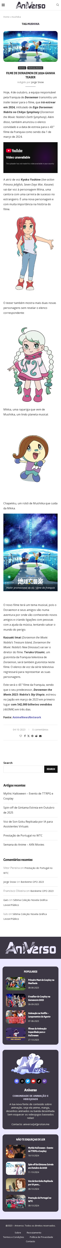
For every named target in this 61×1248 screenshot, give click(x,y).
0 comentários (40, 729)
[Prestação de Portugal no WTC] (16, 1201)
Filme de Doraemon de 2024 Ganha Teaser (30, 75)
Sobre (18, 1232)
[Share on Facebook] (25, 735)
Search (8, 763)
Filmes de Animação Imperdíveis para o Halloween (37, 1032)
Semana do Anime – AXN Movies (23, 844)
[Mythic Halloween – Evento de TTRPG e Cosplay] (16, 1151)
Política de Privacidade (41, 1237)
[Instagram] (22, 1081)
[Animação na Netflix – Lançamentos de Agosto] (16, 1017)
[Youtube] (33, 1081)
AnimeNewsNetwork (27, 717)
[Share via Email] (40, 735)
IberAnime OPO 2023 (32, 881)
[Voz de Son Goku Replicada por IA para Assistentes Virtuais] (16, 1184)
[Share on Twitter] (28, 735)
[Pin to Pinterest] (32, 735)
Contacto (30, 1241)
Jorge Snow (37, 82)
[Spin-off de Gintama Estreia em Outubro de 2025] (16, 1168)
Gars (5, 900)
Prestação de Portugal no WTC (23, 835)
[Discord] (16, 1081)
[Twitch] (44, 1081)
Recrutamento (34, 1232)
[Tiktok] (39, 1081)
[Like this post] (20, 735)
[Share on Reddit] (36, 735)
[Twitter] (27, 1081)
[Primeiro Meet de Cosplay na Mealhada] (16, 983)
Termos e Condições (13, 1237)
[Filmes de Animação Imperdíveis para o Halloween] (16, 1034)
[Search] (57, 5)
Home (6, 16)
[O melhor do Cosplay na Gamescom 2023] (16, 1000)
